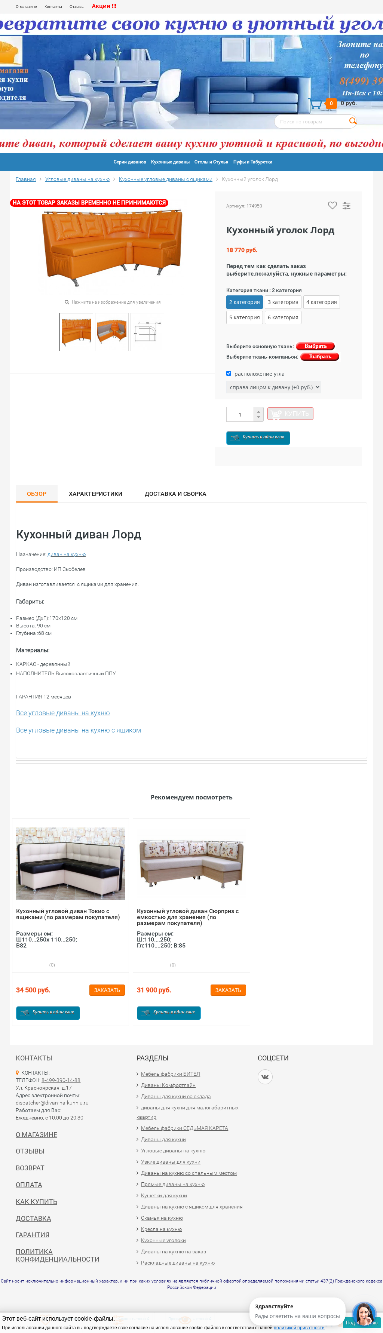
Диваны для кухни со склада (176, 1096)
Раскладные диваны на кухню (178, 1263)
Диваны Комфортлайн (168, 1085)
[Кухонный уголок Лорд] (76, 331)
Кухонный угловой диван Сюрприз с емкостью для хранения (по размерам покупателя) (188, 917)
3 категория (283, 301)
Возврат (30, 1168)
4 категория (321, 301)
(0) (51, 965)
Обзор (36, 493)
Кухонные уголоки (163, 1240)
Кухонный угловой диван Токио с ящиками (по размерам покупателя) (68, 914)
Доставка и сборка (175, 493)
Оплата (29, 1185)
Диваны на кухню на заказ (173, 1251)
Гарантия (32, 1235)
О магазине (26, 6)
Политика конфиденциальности (57, 1255)
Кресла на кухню (161, 1229)
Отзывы (77, 6)
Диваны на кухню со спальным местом (189, 1173)
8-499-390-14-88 (61, 1080)
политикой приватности (299, 1327)
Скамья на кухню (162, 1218)
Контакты (53, 6)
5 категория (244, 317)
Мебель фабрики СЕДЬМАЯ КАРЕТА (184, 1128)
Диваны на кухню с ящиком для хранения (192, 1207)
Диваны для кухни (163, 1139)
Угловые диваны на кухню (173, 1151)
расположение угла (259, 373)
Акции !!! (104, 5)
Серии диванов (130, 162)
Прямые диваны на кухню (173, 1184)
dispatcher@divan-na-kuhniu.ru (52, 1103)
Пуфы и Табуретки (252, 162)
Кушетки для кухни (164, 1195)
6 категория (283, 317)
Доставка (33, 1218)
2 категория (244, 301)
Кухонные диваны (170, 162)
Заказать (107, 989)
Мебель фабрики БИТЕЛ (170, 1074)
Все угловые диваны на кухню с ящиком (78, 730)
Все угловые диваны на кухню (63, 713)
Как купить (36, 1201)
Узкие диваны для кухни (170, 1162)
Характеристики (95, 493)
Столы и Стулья (211, 162)
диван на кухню (67, 554)
